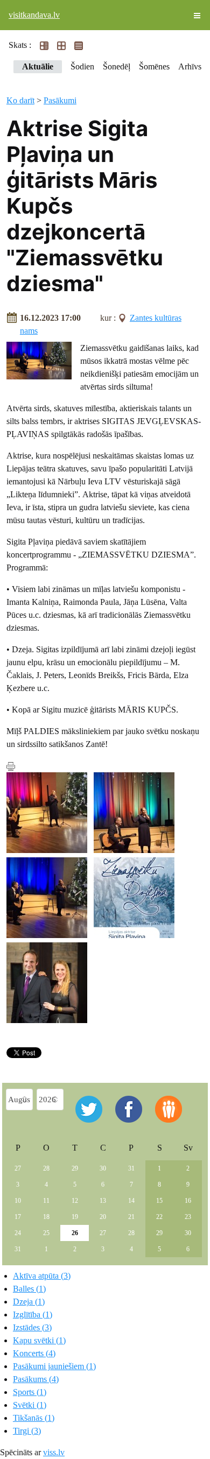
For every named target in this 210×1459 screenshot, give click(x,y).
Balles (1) (29, 1288)
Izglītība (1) (32, 1314)
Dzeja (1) (29, 1301)
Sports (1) (29, 1392)
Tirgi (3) (27, 1430)
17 (18, 1217)
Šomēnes (154, 66)
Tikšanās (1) (33, 1417)
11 (46, 1200)
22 (159, 1217)
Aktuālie (37, 66)
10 (18, 1200)
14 (131, 1200)
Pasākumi (60, 100)
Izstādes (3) (32, 1327)
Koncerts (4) (34, 1353)
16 (188, 1200)
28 (46, 1168)
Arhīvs (189, 66)
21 (131, 1217)
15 (159, 1200)
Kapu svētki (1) (39, 1340)
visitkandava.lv (34, 14)
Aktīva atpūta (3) (42, 1275)
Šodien (82, 66)
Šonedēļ (116, 66)
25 (46, 1233)
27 (18, 1168)
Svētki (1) (29, 1404)
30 (103, 1168)
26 (75, 1233)
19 (75, 1217)
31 (131, 1168)
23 (188, 1217)
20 (103, 1217)
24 (18, 1233)
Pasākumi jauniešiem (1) (54, 1366)
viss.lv (54, 1452)
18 (46, 1217)
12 (75, 1200)
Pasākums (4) (36, 1379)
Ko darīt (20, 100)
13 (103, 1200)
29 (75, 1168)
